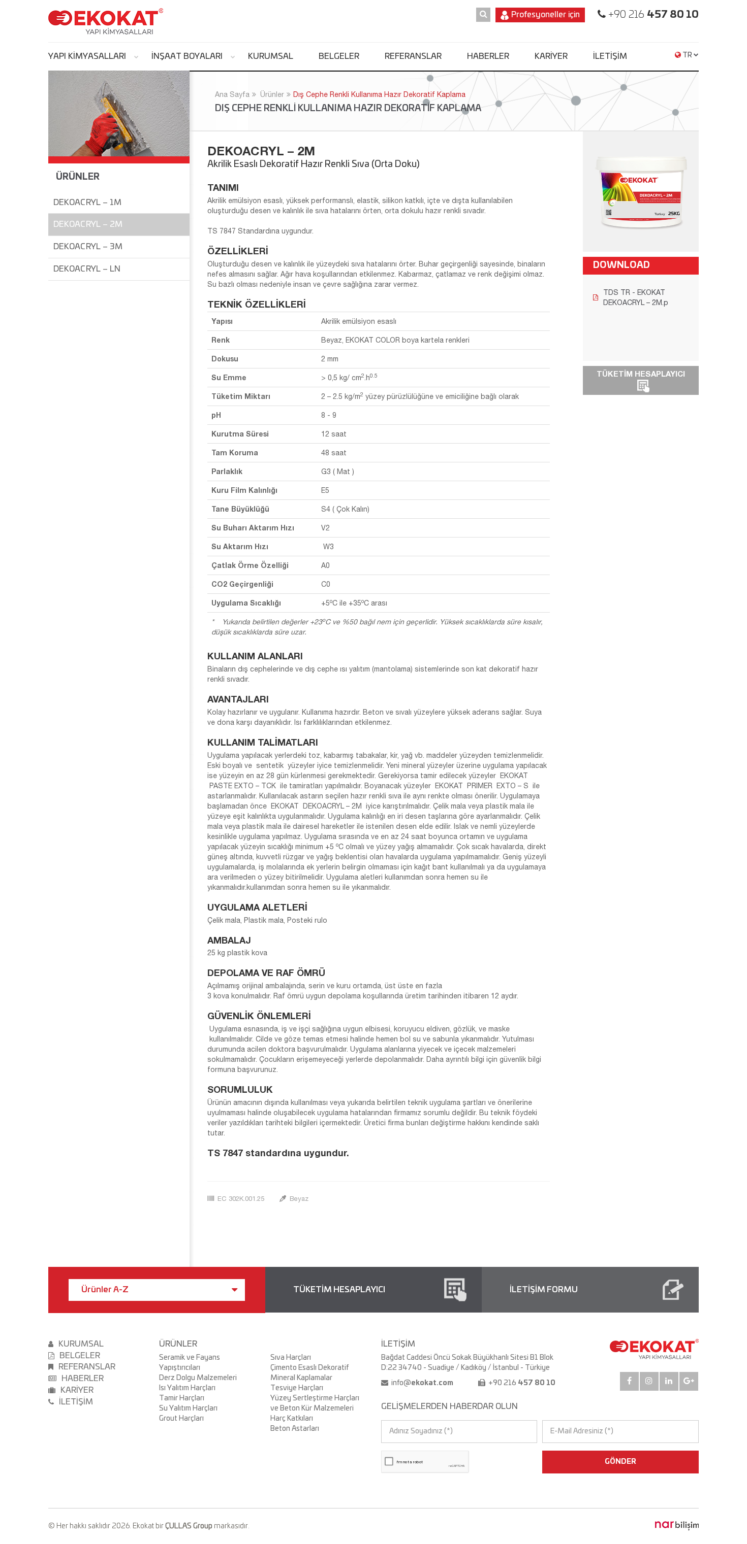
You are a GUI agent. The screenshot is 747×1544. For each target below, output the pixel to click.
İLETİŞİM (610, 56)
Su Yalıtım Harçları (188, 1408)
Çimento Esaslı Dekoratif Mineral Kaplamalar (309, 1373)
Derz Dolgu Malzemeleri (198, 1378)
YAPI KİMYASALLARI (87, 56)
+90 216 (652, 15)
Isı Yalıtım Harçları (187, 1388)
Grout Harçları (181, 1418)
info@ (421, 1383)
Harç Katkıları (291, 1418)
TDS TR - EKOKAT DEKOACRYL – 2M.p (635, 297)
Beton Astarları (294, 1428)
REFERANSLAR (413, 56)
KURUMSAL (270, 56)
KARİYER (551, 56)
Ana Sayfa (232, 94)
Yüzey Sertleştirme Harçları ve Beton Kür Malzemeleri (314, 1403)
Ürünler (272, 94)
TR (687, 55)
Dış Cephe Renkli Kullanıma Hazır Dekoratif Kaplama (379, 94)
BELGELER (339, 56)
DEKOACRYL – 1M (87, 202)
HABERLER (488, 56)
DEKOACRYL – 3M (87, 247)
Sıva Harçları (290, 1357)
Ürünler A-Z (105, 1290)
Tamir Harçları (181, 1398)
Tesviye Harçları (296, 1388)
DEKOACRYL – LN (86, 269)
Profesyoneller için (545, 15)
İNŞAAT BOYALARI (187, 56)
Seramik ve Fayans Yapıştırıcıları (189, 1362)
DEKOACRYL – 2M (87, 224)
